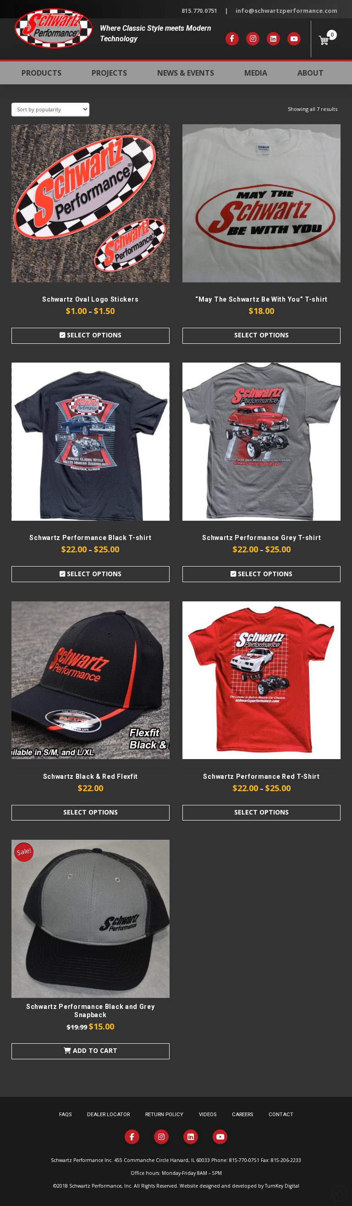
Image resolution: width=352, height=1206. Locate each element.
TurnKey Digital (282, 1186)
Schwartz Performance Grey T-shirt (261, 537)
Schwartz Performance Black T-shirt (90, 537)
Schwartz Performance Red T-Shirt (261, 776)
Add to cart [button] (94, 1050)
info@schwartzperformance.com (286, 10)
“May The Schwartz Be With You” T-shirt (261, 299)
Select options (93, 334)
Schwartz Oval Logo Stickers (90, 299)
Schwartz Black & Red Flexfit (90, 776)
